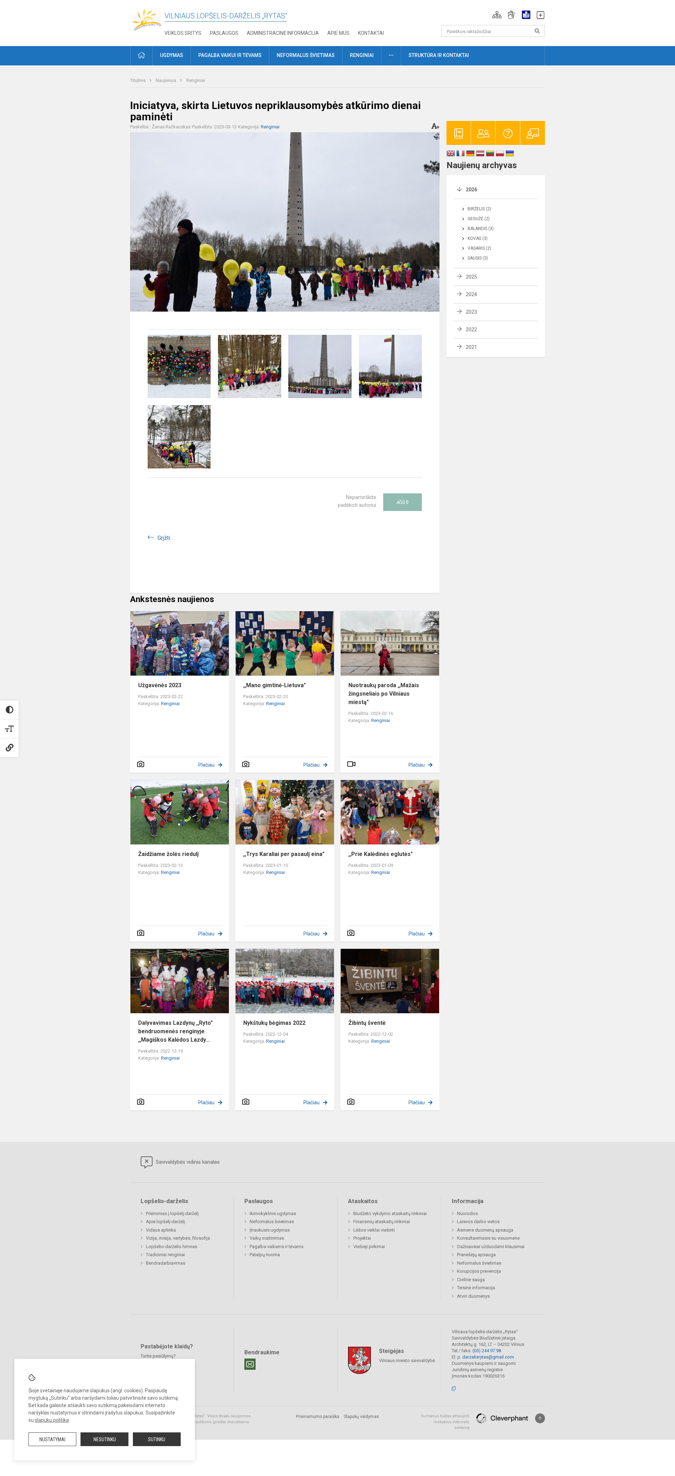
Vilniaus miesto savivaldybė (407, 1360)
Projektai (362, 1238)
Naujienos (166, 80)
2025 (471, 277)
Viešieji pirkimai (369, 1246)
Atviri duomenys (473, 1296)
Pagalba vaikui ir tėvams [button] (230, 55)
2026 (471, 189)
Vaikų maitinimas (267, 1238)
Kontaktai (371, 33)
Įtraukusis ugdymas (270, 1230)
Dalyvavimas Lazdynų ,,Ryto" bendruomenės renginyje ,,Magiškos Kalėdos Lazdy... (175, 1031)
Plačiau (206, 765)
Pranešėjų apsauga (476, 1254)
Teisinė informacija (476, 1287)
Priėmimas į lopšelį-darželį (172, 1213)
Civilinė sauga (471, 1279)
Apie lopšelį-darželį (165, 1221)
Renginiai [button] (362, 55)
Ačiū (403, 502)
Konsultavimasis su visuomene (488, 1238)
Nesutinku (105, 1439)
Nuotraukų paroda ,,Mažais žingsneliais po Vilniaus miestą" (383, 693)
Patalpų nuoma (265, 1254)
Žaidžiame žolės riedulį (168, 854)
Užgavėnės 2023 (159, 685)
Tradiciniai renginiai (165, 1254)
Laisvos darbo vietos (478, 1221)
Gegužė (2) (479, 218)
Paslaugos (224, 33)
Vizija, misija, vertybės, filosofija (178, 1238)
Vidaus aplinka (161, 1230)
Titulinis (138, 80)
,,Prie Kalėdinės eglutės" (380, 854)
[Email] (250, 1364)
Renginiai (195, 80)
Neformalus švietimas (272, 1221)
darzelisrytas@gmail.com (488, 1357)
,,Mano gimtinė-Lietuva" (274, 685)
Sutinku (156, 1439)
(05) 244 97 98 (486, 1350)
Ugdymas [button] (171, 55)
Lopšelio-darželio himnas (171, 1246)
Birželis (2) (479, 208)
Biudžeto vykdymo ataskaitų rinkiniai (390, 1213)
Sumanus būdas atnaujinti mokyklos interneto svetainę (445, 1422)
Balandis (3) (481, 228)
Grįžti (164, 538)
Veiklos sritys (183, 33)
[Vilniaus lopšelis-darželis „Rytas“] (147, 19)
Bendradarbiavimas (165, 1263)
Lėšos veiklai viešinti (374, 1230)
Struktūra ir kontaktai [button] (439, 55)
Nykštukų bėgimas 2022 (274, 1023)
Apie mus (338, 33)
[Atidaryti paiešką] (537, 30)
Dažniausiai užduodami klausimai (491, 1246)
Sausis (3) (478, 258)
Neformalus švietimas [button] (306, 55)
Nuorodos (467, 1213)
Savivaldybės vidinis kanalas (187, 1162)
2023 (471, 312)
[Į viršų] (540, 1418)
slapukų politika (52, 1420)
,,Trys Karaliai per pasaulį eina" (283, 854)
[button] (497, 15)
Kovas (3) (478, 238)
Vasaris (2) (479, 248)
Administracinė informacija (283, 33)
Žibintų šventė (367, 1023)
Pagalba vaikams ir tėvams (276, 1246)
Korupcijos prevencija (479, 1271)
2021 (471, 347)
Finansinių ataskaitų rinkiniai (381, 1221)
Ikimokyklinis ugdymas (273, 1213)
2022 (471, 329)
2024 (471, 294)
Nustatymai (52, 1439)
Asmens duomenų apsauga (485, 1230)
